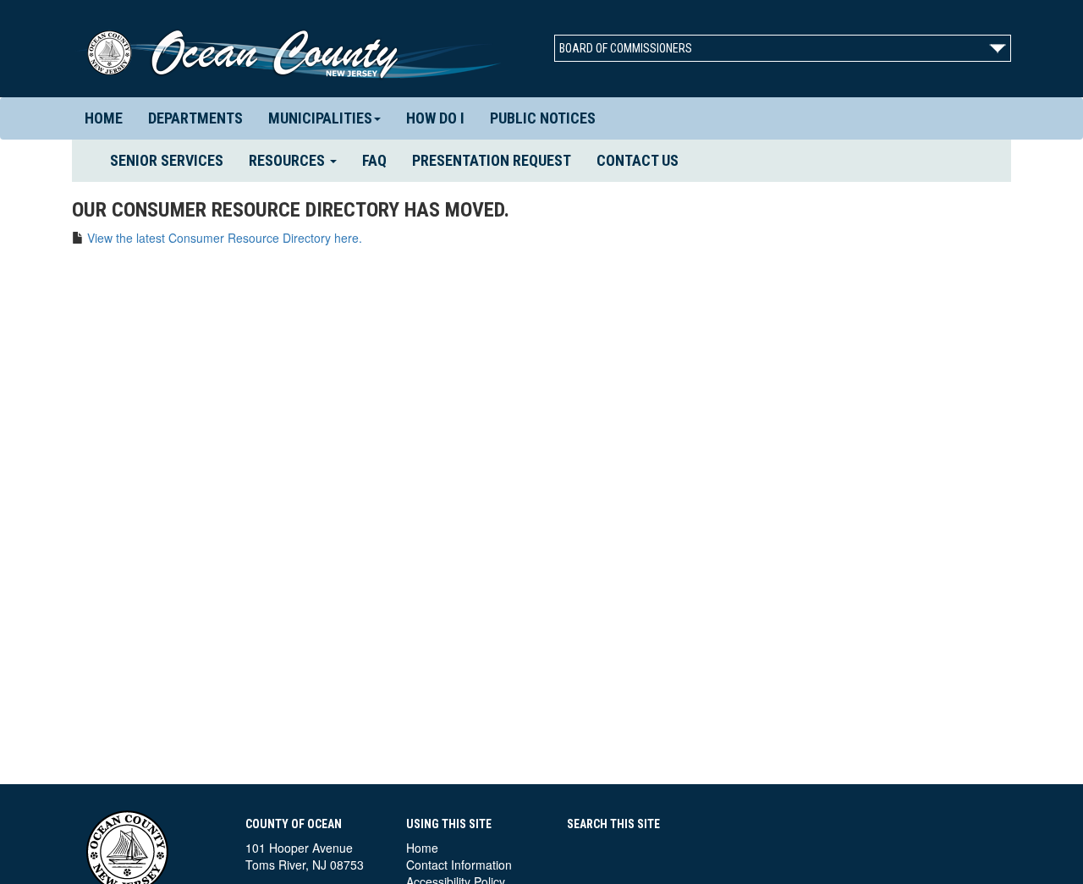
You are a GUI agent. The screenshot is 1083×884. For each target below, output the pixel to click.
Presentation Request (491, 160)
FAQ (374, 160)
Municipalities (320, 118)
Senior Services (173, 160)
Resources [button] (288, 160)
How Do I (435, 118)
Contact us (637, 160)
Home (104, 118)
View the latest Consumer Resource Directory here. (224, 237)
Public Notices (543, 118)
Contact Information (459, 864)
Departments (195, 118)
